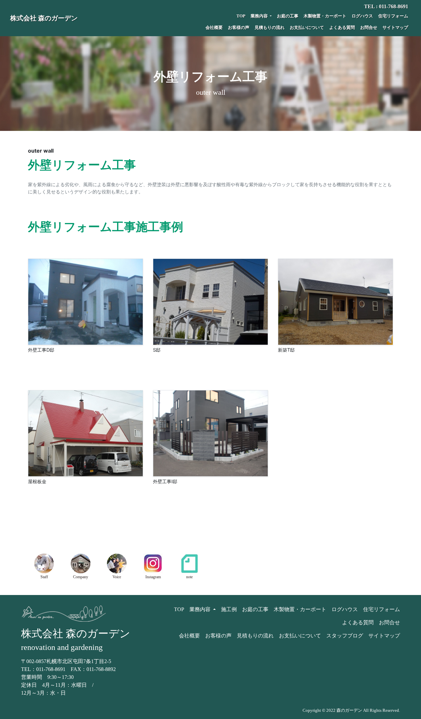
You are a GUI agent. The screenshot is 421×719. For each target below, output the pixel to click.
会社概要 (214, 27)
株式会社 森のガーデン (44, 18)
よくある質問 (342, 27)
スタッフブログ (344, 635)
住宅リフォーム (393, 16)
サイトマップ (395, 27)
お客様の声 (238, 27)
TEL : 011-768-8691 (386, 6)
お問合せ (368, 27)
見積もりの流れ (270, 27)
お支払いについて (307, 27)
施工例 (229, 609)
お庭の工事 (287, 16)
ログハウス (362, 16)
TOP (240, 16)
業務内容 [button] (260, 16)
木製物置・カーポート (325, 16)
